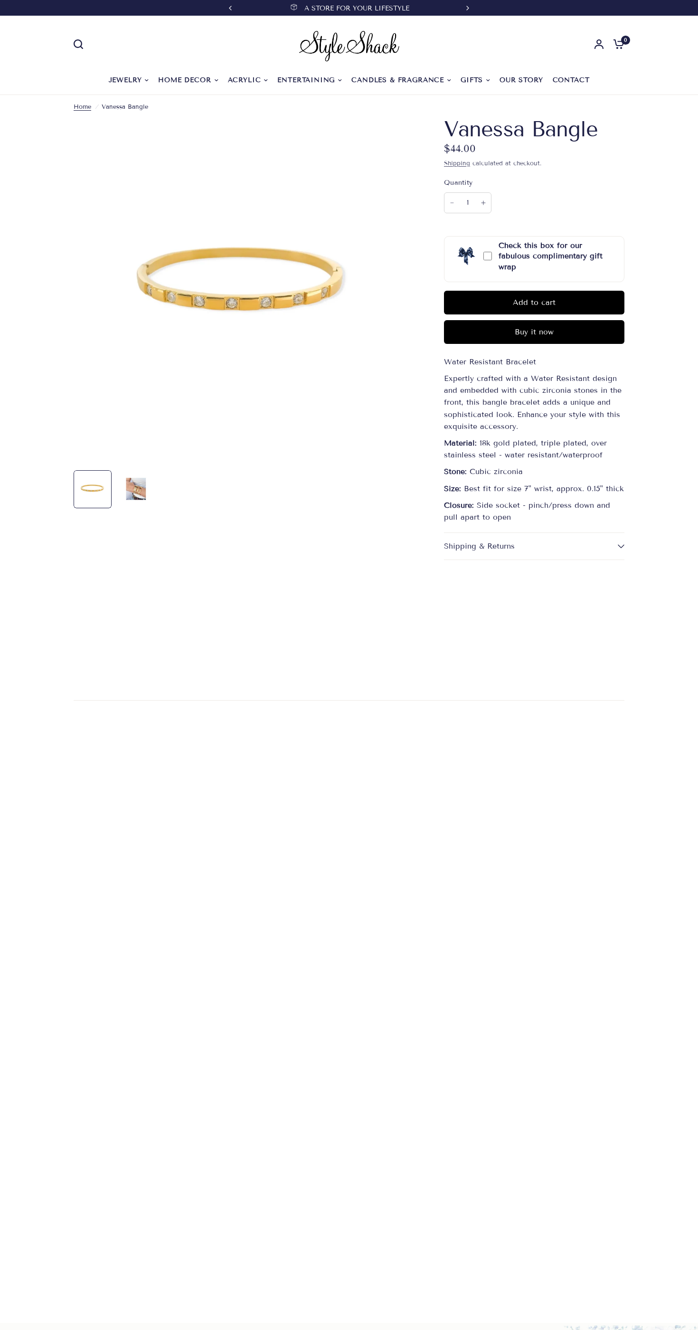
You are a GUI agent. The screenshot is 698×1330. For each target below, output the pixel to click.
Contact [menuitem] (571, 80)
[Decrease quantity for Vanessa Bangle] (452, 203)
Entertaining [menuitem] (306, 80)
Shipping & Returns (479, 546)
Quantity (458, 183)
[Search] (81, 44)
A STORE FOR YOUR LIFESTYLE (356, 8)
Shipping (457, 163)
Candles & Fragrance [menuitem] (397, 80)
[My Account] (599, 44)
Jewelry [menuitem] (125, 80)
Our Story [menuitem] (521, 80)
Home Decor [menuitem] (184, 80)
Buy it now (534, 331)
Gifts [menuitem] (472, 80)
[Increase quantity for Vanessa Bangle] (483, 203)
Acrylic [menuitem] (244, 80)
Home (82, 107)
